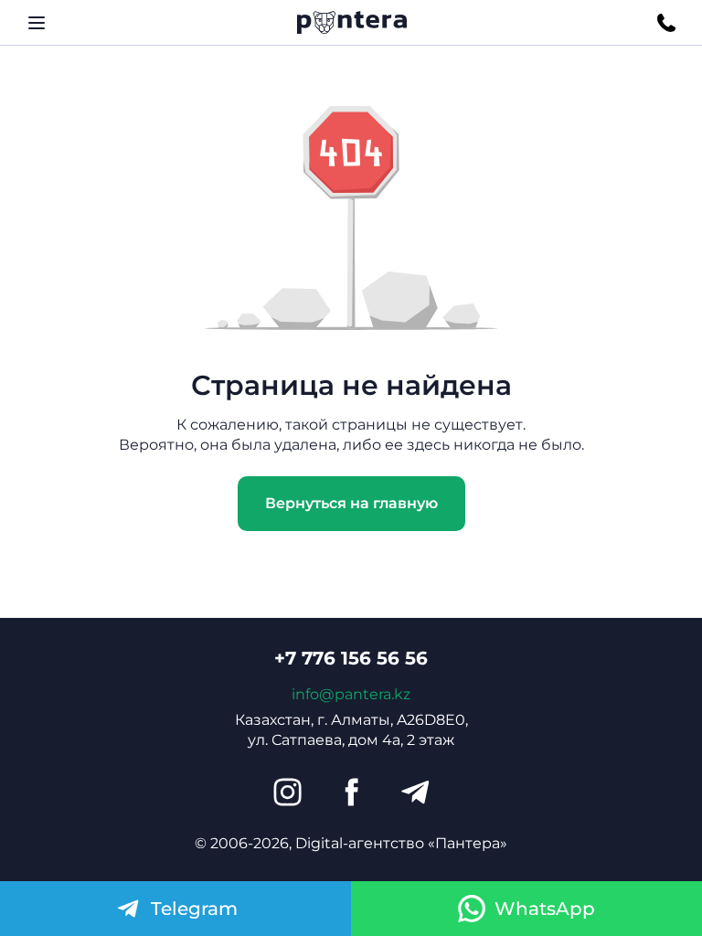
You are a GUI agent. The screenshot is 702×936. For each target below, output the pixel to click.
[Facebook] (351, 792)
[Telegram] (415, 792)
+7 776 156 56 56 (351, 658)
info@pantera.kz (351, 694)
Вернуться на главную (351, 503)
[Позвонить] (666, 23)
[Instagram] (287, 792)
